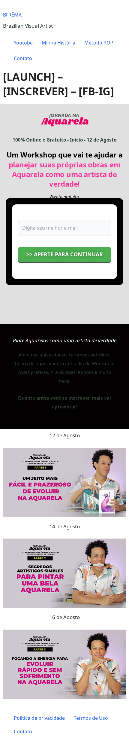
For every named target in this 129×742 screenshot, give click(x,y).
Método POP (98, 42)
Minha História (58, 42)
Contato (23, 58)
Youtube (23, 42)
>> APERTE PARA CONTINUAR (64, 254)
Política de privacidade (39, 718)
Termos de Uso (91, 718)
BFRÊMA (12, 14)
